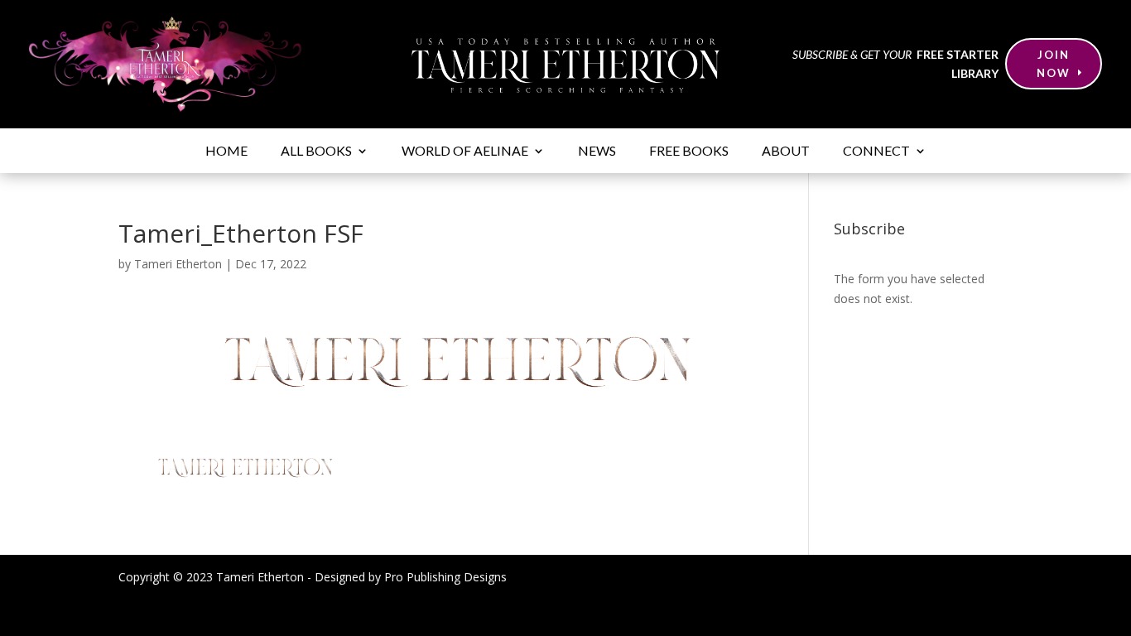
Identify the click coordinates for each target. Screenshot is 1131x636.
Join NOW (1054, 64)
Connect (876, 151)
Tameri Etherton (178, 264)
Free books (689, 151)
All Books (316, 151)
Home (226, 151)
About (786, 151)
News (597, 151)
